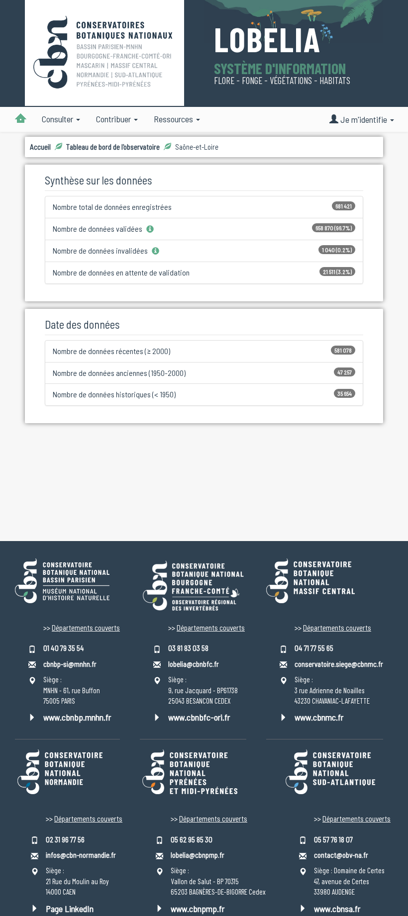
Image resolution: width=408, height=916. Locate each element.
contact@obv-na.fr (341, 854)
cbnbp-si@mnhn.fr (70, 663)
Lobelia (267, 40)
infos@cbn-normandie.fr (81, 854)
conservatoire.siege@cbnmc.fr (339, 663)
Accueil (40, 146)
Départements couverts (86, 627)
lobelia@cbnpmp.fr (197, 854)
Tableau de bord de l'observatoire (113, 146)
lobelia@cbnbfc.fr (193, 663)
